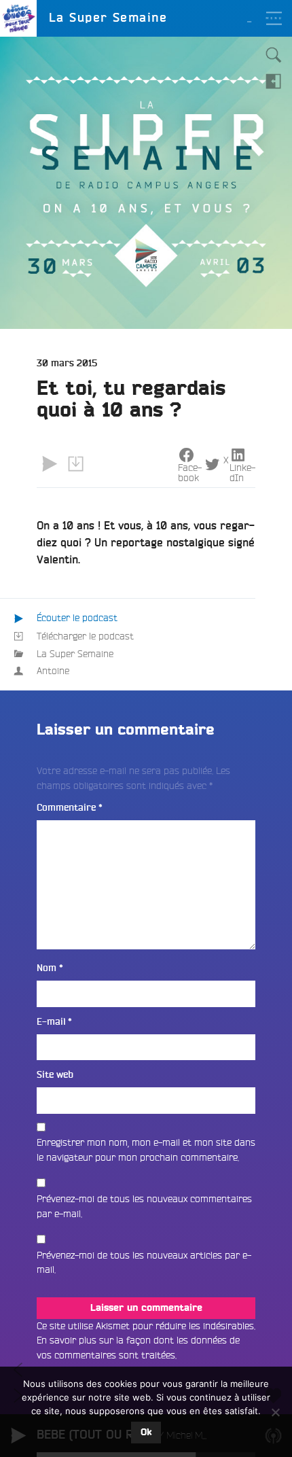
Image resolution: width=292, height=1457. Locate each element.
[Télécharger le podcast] (75, 464)
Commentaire (70, 808)
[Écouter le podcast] (49, 464)
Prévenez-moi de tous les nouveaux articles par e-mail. (144, 1263)
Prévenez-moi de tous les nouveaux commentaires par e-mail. (144, 1206)
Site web (55, 1075)
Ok (146, 1432)
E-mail (54, 1022)
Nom (50, 968)
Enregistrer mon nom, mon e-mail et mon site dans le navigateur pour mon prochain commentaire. (146, 1150)
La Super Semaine (75, 653)
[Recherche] (274, 55)
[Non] (275, 1412)
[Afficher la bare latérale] (274, 81)
